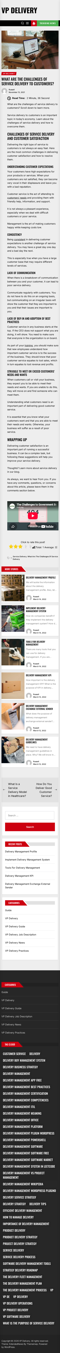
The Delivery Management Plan (22, 1283)
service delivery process (19, 1257)
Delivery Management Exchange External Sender (39, 707)
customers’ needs (17, 197)
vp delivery (20, 1296)
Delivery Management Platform (23, 1126)
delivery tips (37, 1204)
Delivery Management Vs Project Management (24, 1175)
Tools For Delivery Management (35, 643)
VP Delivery (19, 10)
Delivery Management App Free (22, 1080)
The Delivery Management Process (25, 1290)
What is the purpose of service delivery (28, 1323)
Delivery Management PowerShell (24, 1140)
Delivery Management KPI (38, 675)
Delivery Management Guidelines (37, 741)
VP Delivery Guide (15, 926)
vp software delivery (16, 1316)
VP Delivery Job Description (20, 934)
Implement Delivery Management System (36, 609)
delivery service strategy (19, 1197)
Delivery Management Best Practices (26, 1087)
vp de (6, 1296)
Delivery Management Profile (41, 577)
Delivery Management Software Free (26, 1153)
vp (51, 1290)
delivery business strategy (20, 1067)
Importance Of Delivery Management (26, 1224)
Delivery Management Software (23, 1146)
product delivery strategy (20, 1237)
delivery (34, 1053)
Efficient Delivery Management (22, 1210)
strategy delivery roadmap (20, 1270)
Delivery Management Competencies (25, 1100)
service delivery (20, 556)
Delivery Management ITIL (19, 1106)
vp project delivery (15, 1310)
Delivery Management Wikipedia (23, 1184)
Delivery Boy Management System (24, 1060)
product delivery (14, 1230)
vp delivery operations (17, 1303)
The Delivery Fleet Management (22, 1277)
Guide (8, 910)
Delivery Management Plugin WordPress (28, 1133)
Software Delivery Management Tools (27, 1263)
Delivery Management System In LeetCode (29, 1166)
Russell (12, 89)
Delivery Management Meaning (22, 1113)
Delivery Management (16, 1073)
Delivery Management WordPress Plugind (29, 1190)
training (29, 345)
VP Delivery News (15, 942)
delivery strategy (14, 1204)
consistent (19, 239)
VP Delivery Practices (17, 950)
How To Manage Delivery (18, 1217)
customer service (14, 1053)
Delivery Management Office (21, 1120)
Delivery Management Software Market (28, 1159)
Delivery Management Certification (25, 1093)
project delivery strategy (20, 1243)
